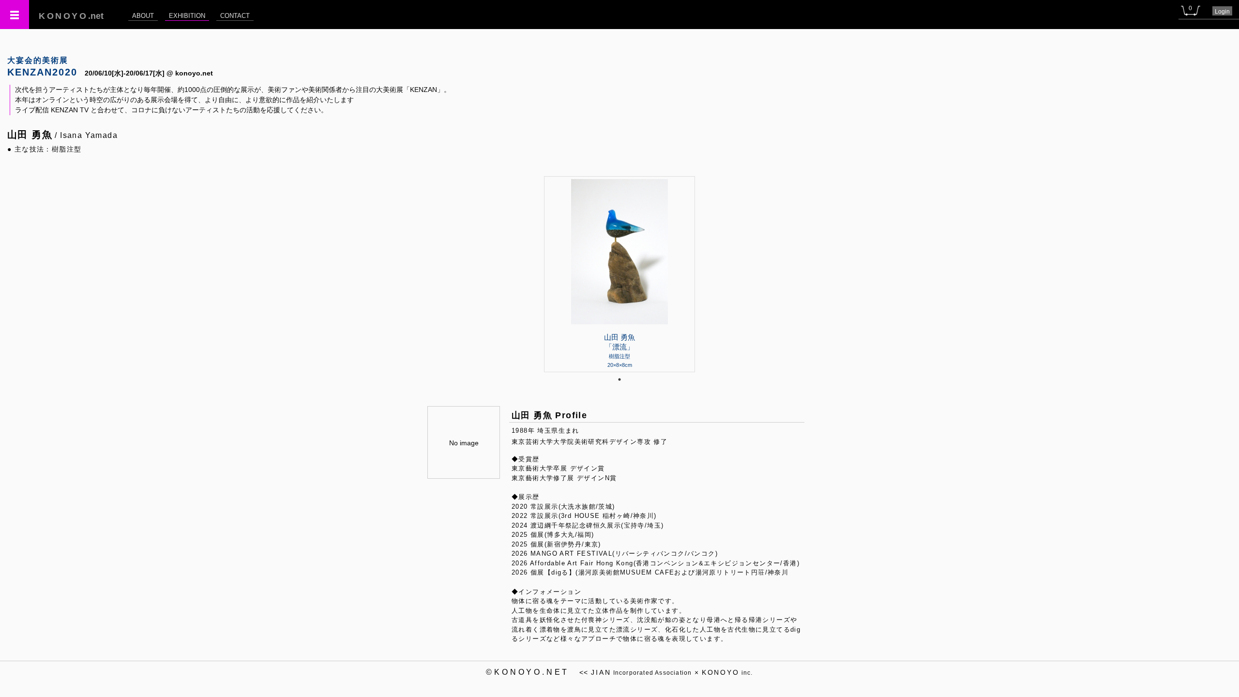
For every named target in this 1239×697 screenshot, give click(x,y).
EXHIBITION (187, 15)
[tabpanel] (619, 274)
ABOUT (143, 15)
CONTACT (235, 15)
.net (71, 16)
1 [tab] (619, 379)
